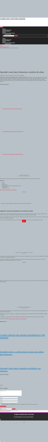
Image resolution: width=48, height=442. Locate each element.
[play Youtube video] (24, 221)
